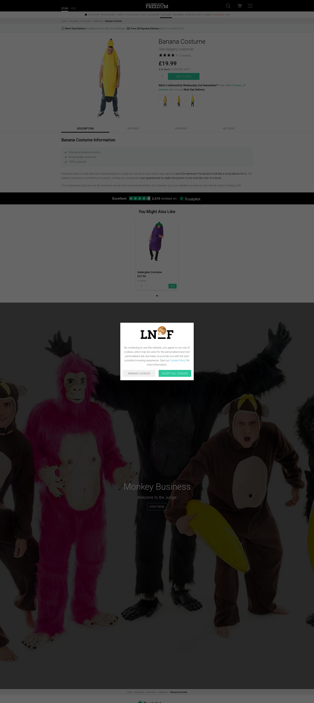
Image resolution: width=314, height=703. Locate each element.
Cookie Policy (178, 360)
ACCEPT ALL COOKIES (175, 373)
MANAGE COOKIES (139, 373)
